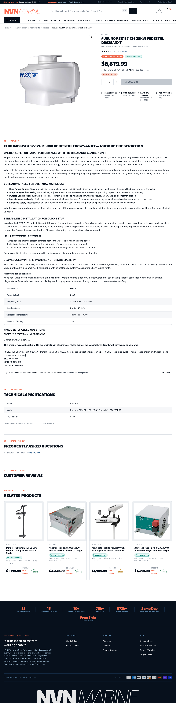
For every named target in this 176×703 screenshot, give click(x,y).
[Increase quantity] (116, 82)
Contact (106, 645)
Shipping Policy (147, 641)
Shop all (13, 20)
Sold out (133, 82)
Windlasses (123, 20)
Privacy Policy (146, 654)
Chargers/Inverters (104, 20)
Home (6, 28)
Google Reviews (110, 650)
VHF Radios (69, 20)
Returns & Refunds (148, 645)
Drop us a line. (34, 453)
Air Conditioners (140, 20)
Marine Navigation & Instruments (26, 28)
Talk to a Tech (72, 645)
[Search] (133, 11)
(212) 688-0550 (104, 2)
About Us (107, 641)
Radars (46, 28)
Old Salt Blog (72, 641)
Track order (146, 2)
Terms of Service (147, 650)
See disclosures (142, 70)
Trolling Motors (53, 20)
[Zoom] (91, 37)
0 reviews (122, 51)
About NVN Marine (126, 2)
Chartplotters (33, 20)
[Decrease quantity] (104, 82)
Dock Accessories (161, 20)
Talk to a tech (165, 2)
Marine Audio (84, 20)
